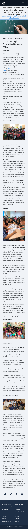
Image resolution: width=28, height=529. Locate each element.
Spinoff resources (19, 504)
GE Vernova (18, 16)
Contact (17, 516)
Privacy (4, 518)
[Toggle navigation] (23, 3)
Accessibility (6, 521)
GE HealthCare (17, 17)
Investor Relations (19, 507)
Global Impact (19, 512)
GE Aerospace (7, 16)
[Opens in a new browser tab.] (5, 494)
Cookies (18, 518)
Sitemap (17, 521)
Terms (4, 516)
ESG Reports (18, 509)
